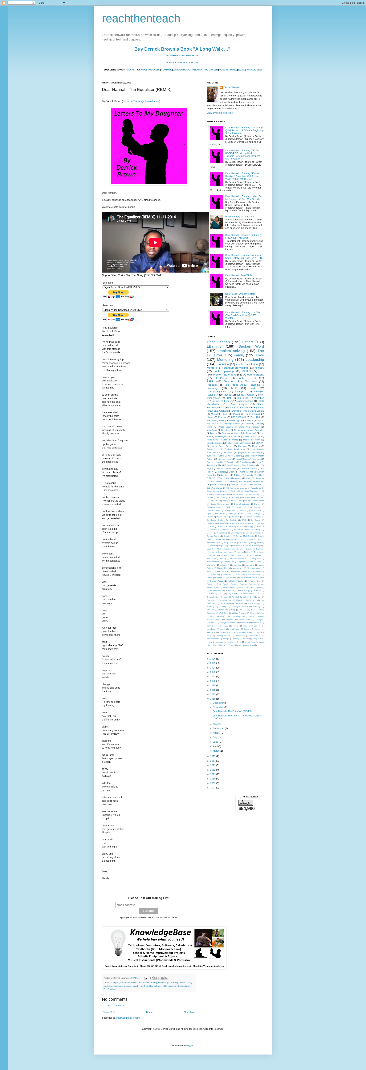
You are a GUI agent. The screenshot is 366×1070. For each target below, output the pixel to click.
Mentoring (118, 986)
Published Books (235, 581)
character (259, 478)
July (215, 737)
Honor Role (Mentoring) (245, 433)
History (210, 417)
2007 (213, 787)
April (215, 746)
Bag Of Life (234, 497)
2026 (213, 658)
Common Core (224, 459)
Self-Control (240, 597)
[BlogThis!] (155, 978)
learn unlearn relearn (243, 632)
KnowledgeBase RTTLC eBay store (245, 559)
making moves (223, 636)
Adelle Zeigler (234, 456)
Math (253, 388)
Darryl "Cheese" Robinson (248, 459)
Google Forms (213, 536)
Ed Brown (255, 520)
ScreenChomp (247, 594)
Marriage (222, 417)
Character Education (239, 407)
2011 (213, 774)
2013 (213, 765)
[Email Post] (145, 978)
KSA (249, 555)
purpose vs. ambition (249, 452)
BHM (228, 398)
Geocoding (222, 533)
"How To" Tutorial (238, 485)
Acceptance (256, 488)
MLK (143, 986)
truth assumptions (246, 645)
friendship (211, 629)
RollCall (257, 590)
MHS (236, 436)
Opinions (260, 571)
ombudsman (258, 481)
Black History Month (255, 501)
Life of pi (211, 565)
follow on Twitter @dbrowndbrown (141, 101)
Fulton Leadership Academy (247, 530)
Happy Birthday (257, 542)
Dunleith (233, 520)
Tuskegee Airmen (240, 606)
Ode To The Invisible (226, 468)
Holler (212, 546)
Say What (232, 594)
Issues (240, 552)
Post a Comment (115, 1005)
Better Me (214, 501)
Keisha (258, 555)
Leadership (163, 982)
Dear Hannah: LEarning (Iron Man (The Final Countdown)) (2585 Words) (243, 315)
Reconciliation (229, 587)
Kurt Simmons (213, 562)
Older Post (189, 1012)
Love (189, 982)
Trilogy (247, 423)
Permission (212, 449)
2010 (213, 778)
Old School (225, 571)
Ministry (136, 986)
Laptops (241, 562)
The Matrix (239, 603)
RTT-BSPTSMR (238, 417)
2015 (213, 756)
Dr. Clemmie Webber (252, 517)
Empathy (211, 523)
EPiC (244, 520)
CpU (209, 513)
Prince (209, 578)
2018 (213, 690)
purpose (219, 642)
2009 (213, 783)
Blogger (189, 1045)
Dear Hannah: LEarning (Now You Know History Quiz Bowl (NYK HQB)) (244, 256)
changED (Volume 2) (229, 623)
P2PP (210, 381)
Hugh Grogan (224, 546)
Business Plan (213, 507)
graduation (234, 629)
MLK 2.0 (226, 465)
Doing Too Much (251, 440)
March (216, 750)
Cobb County (254, 507)
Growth (250, 539)
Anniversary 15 (239, 494)
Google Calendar (253, 533)
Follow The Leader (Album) (238, 443)
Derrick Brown (231, 87)
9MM (221, 456)
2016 (213, 699)
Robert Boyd (231, 590)
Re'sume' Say (254, 581)
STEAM (210, 594)
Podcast (212, 384)
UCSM (219, 478)
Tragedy (249, 475)
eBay (232, 481)
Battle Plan (259, 497)
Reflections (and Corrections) (251, 587)
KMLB (240, 555)
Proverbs (249, 420)
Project (221, 472)
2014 (213, 761)
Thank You (251, 600)
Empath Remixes (215, 443)
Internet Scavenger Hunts (221, 552)
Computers (230, 510)
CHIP (228, 507)
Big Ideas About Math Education (249, 430)
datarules (228, 452)
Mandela (237, 565)
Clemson (226, 433)
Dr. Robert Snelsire (216, 520)
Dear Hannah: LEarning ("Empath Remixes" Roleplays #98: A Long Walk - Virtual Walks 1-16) (242, 176)
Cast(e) (239, 507)
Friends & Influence (219, 530)
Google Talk (220, 539)
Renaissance (216, 590)
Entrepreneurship (215, 462)
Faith (212, 526)
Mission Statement (224, 374)
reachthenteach (141, 18)
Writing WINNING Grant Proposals (226, 616)
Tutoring (256, 606)
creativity (245, 623)
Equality (260, 523)
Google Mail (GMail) (245, 536)
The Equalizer (110, 989)
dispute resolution (218, 481)
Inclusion (260, 549)
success (211, 456)
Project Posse (216, 581)
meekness (240, 636)
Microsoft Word (254, 568)
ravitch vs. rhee (234, 642)
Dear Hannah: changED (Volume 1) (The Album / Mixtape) (243, 236)
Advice (234, 491)
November (218, 707)
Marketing (250, 565)
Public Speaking (169, 986)
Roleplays (246, 590)
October (217, 724)
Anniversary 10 (250, 436)
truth (233, 645)
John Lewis (259, 552)
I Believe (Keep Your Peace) (247, 546)
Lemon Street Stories (221, 446)
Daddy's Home (236, 513)
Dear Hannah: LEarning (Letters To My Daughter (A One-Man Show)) (243, 197)
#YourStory (212, 430)
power (213, 484)
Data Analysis (239, 404)
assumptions (244, 619)
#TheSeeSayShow (216, 391)
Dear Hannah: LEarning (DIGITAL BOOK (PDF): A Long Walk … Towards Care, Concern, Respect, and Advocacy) (242, 154)
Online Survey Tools (243, 571)
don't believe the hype (217, 626)
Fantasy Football (225, 526)
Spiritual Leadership (235, 449)
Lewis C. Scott (255, 562)
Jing (248, 552)
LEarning (174, 982)
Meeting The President (244, 465)
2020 (213, 681)
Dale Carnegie (254, 513)
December (218, 703)
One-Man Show (248, 468)
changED (115, 982)
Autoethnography (253, 374)
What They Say (247, 610)
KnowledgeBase (222, 436)
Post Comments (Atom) (128, 1018)
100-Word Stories (214, 488)
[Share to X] (159, 978)
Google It (227, 536)
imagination (225, 632)
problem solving (153, 986)
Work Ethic (223, 613)
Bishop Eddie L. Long (232, 501)
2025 (213, 663)
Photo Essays (225, 427)
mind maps (244, 481)
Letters (182, 982)
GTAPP (210, 533)
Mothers (256, 446)
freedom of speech (252, 626)
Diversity (235, 517)
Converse (256, 510)
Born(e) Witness (241, 504)
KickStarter (211, 559)
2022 (213, 672)
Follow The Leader (222, 401)
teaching (211, 420)
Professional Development (252, 578)
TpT (261, 371)
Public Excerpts (247, 378)
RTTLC (246, 371)
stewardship (250, 642)
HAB (259, 539)
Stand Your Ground (249, 427)
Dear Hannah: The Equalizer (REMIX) (232, 711)
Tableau (237, 475)
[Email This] (152, 978)
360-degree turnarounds (236, 488)
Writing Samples (257, 613)
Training (222, 606)
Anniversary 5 (255, 494)
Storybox (211, 600)
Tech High (255, 417)
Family (154, 982)
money (236, 639)
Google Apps (235, 420)
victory (223, 484)
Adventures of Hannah (217, 491)
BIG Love (221, 497)
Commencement (214, 510)
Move (209, 427)
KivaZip (223, 559)
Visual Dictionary (234, 478)
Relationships (253, 414)
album (248, 478)
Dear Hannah (144, 982)
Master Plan (222, 568)
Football (260, 526)
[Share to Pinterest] (166, 978)
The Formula (225, 603)
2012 (213, 770)
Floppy (250, 526)
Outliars (227, 574)
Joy (232, 555)
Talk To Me (242, 398)
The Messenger (254, 603)
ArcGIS (210, 497)
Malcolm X (224, 565)
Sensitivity (225, 475)
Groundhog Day (236, 539)
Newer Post (109, 1012)
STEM (220, 594)
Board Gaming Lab (220, 504)
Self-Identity (255, 597)
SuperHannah (225, 600)
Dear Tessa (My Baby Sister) (240, 294)
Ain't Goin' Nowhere (249, 491)
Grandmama (245, 462)
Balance (246, 497)
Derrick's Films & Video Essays (248, 411)
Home (149, 1012)
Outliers (238, 574)
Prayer (236, 414)
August (217, 733)
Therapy (210, 606)
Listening (242, 446)
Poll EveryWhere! (253, 574)
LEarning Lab (228, 562)
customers (256, 623)
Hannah (243, 542)
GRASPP (259, 443)
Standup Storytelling (236, 367)
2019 (213, 685)
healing (247, 629)
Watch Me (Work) (226, 610)
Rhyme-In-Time (245, 472)
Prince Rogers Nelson (226, 578)
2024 (213, 667)
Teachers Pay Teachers (240, 381)
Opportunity (215, 574)
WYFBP (210, 610)
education (259, 398)
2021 (213, 676)
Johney (213, 555)
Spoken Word (183, 986)
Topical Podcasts (246, 394)
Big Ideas (225, 430)
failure (235, 626)
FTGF (221, 420)
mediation (108, 986)
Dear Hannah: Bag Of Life (238, 275)
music (245, 639)
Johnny (223, 555)
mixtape (226, 639)
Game (258, 423)
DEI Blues (220, 513)
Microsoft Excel (219, 414)
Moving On (212, 571)
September (219, 728)
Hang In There (230, 542)
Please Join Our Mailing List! (148, 898)
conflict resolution (128, 982)
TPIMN (239, 600)
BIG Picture (221, 378)
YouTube (250, 616)
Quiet (231, 472)
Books (227, 394)
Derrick (210, 517)
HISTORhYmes (213, 542)
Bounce (213, 433)
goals (222, 629)
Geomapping (236, 533)
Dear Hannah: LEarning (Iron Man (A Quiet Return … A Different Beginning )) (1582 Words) (244, 130)
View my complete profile (220, 113)
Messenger (237, 568)
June (216, 742)
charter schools (245, 401)
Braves (257, 504)
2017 (213, 694)
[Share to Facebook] (163, 978)
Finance (240, 526)
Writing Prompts (239, 613)
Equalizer (231, 462)
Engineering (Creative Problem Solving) (235, 523)
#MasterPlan (255, 485)
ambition (230, 619)
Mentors (127, 986)
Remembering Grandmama (239, 216)
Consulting (243, 510)
